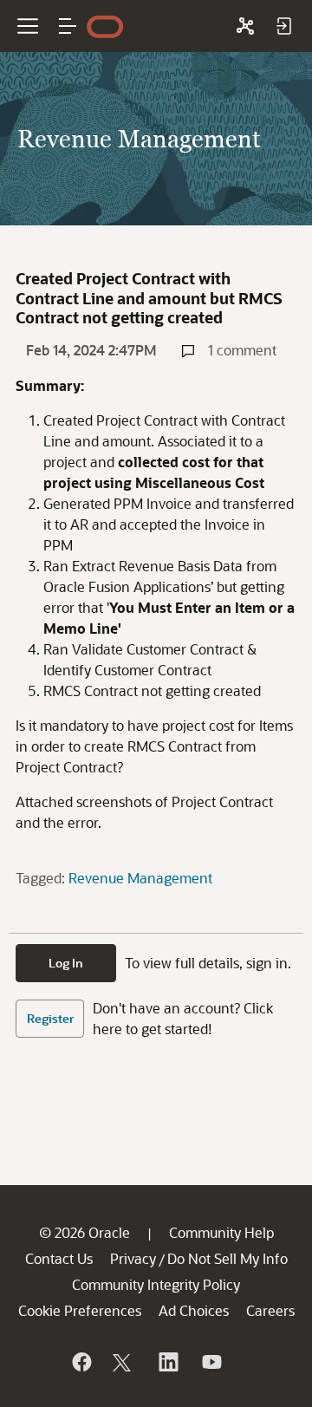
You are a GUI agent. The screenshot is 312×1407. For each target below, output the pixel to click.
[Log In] (283, 26)
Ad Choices (194, 1310)
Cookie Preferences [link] (79, 1310)
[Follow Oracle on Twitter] (124, 1362)
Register (50, 1018)
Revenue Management (140, 878)
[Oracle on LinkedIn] (167, 1362)
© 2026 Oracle (84, 1232)
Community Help (221, 1232)
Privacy (133, 1258)
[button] (68, 26)
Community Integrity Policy (156, 1284)
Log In (66, 962)
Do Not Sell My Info (227, 1258)
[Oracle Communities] (245, 26)
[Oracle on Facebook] (80, 1362)
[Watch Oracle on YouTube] (210, 1362)
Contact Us (59, 1258)
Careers (270, 1310)
